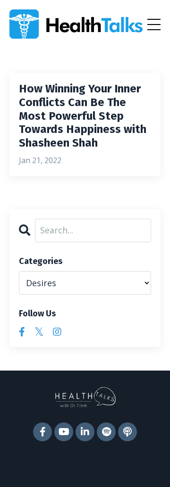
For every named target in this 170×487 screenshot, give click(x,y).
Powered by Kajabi (85, 462)
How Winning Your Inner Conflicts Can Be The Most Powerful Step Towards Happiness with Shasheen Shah (82, 115)
